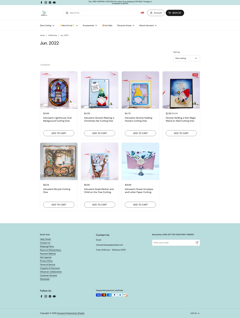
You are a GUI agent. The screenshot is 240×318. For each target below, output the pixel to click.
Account (158, 13)
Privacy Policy (46, 261)
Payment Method (48, 253)
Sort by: (176, 52)
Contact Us (45, 242)
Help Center (45, 239)
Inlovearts (61, 313)
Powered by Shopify (75, 313)
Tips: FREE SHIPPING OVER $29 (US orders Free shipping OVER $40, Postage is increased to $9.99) (120, 3)
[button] (175, 13)
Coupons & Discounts (50, 268)
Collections (52, 35)
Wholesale (45, 279)
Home (42, 35)
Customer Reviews (48, 275)
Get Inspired (45, 257)
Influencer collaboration (51, 271)
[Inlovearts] (44, 13)
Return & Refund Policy (50, 250)
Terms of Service (47, 264)
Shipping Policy (47, 246)
